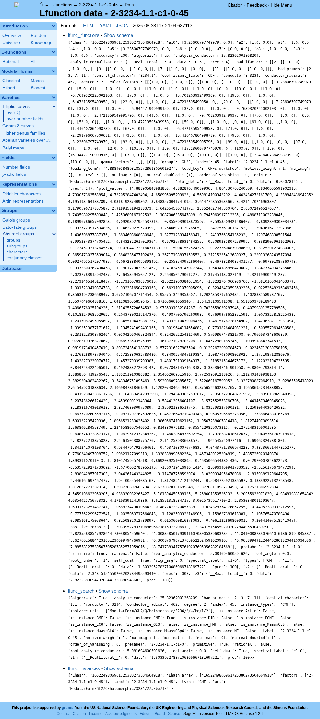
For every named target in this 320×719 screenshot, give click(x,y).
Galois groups (16, 220)
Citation (235, 4)
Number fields (16, 167)
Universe (11, 42)
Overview (11, 35)
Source (174, 714)
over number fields (25, 118)
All (33, 61)
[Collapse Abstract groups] (54, 234)
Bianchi (38, 88)
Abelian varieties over (26, 140)
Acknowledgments (121, 714)
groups (13, 240)
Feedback (257, 4)
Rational (10, 61)
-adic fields (14, 174)
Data (129, 4)
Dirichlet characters (21, 194)
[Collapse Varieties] (53, 97)
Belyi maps (13, 148)
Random (39, 35)
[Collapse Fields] (53, 157)
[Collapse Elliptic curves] (54, 106)
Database (12, 268)
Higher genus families (23, 133)
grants (67, 708)
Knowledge (41, 42)
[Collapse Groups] (53, 210)
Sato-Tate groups (19, 227)
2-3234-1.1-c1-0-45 (98, 4)
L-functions (61, 4)
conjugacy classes (24, 258)
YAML (106, 25)
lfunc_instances (84, 668)
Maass (37, 80)
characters (17, 252)
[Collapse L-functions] (53, 52)
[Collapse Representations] (53, 184)
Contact (63, 714)
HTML (89, 25)
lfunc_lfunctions (84, 35)
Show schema (118, 35)
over (13, 113)
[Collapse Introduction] (53, 25)
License (95, 714)
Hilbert (8, 88)
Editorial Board (152, 714)
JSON (122, 25)
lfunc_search (81, 591)
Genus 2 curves (18, 126)
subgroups (17, 246)
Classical (11, 80)
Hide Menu (281, 4)
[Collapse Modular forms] (53, 71)
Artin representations (23, 201)
